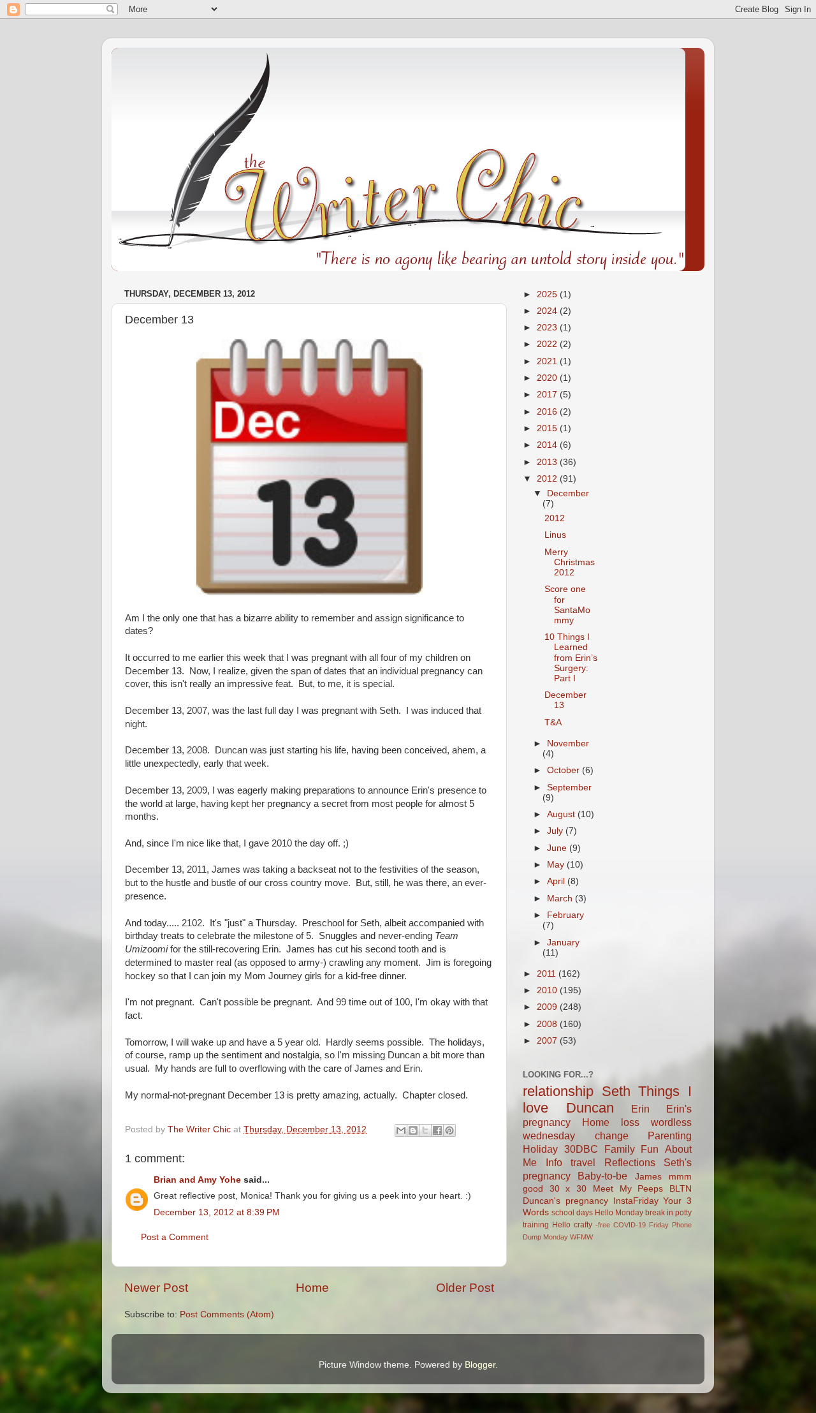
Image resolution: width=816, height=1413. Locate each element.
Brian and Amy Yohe (197, 1180)
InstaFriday (636, 1201)
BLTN (680, 1189)
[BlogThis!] (413, 1130)
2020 (548, 378)
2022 (548, 344)
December (568, 493)
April (557, 881)
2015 (548, 428)
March (561, 898)
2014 (548, 445)
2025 (548, 294)
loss (630, 1122)
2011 (547, 974)
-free (602, 1225)
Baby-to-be (602, 1175)
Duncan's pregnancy (565, 1201)
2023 (548, 327)
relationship (558, 1091)
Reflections (629, 1162)
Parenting (670, 1135)
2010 (548, 990)
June (558, 848)
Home (312, 1287)
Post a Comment (174, 1237)
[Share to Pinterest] (449, 1130)
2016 (548, 412)
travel (583, 1162)
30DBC (581, 1149)
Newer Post (156, 1287)
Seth (616, 1091)
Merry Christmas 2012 (569, 562)
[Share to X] (425, 1130)
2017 (548, 394)
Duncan (590, 1108)
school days (572, 1212)
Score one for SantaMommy (567, 604)
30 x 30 (568, 1189)
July (556, 831)
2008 (548, 1024)
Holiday (540, 1149)
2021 (548, 361)
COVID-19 (629, 1225)
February (565, 915)
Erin (640, 1108)
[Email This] (401, 1130)
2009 (548, 1007)
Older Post (465, 1287)
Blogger (480, 1365)
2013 (548, 462)
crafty (583, 1224)
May (557, 864)
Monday (555, 1237)
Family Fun (631, 1149)
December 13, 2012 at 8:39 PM (217, 1212)
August (562, 814)
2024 (548, 311)
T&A (553, 722)
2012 (548, 479)
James (648, 1176)
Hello (561, 1224)
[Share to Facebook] (437, 1130)
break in (659, 1212)
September (569, 787)
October (564, 770)
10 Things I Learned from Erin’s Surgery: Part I (570, 657)
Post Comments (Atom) (227, 1314)
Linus (555, 535)
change (612, 1135)
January (563, 942)
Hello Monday (619, 1212)
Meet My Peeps (628, 1189)
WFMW (581, 1237)
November (568, 743)
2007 (548, 1041)
